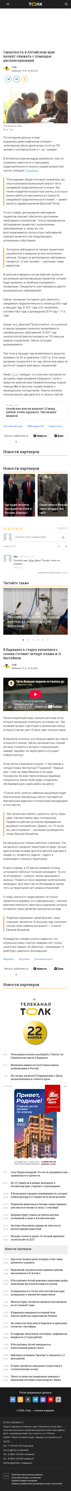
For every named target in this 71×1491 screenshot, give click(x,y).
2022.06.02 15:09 (27, 556)
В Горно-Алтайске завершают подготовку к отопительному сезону (36, 1367)
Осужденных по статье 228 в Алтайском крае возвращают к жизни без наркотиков (38, 1293)
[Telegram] (8, 79)
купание (24, 959)
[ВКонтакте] (16, 79)
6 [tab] (48, 640)
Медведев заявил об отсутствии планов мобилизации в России (35, 1066)
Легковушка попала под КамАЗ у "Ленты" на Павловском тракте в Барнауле (37, 1056)
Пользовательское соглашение (26, 1478)
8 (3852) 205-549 (15, 1459)
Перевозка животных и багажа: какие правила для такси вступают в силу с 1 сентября (39, 1206)
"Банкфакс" (32, 170)
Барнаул (8, 959)
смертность (56, 426)
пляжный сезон (43, 959)
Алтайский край (12, 426)
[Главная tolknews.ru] (35, 4)
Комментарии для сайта (53, 573)
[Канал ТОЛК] (59, 436)
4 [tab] (38, 640)
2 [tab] (28, 640)
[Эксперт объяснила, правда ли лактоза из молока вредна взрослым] (35, 611)
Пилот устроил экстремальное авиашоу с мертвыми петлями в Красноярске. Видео (36, 1378)
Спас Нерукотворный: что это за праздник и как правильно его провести (39, 1174)
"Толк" (15, 374)
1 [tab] (23, 640)
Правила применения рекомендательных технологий (37, 1484)
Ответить (18, 567)
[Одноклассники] (24, 79)
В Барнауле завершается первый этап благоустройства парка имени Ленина (34, 1314)
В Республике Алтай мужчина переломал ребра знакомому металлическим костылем (39, 1282)
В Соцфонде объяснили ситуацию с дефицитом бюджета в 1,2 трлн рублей (39, 1335)
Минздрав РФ (35, 426)
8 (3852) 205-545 (15, 1454)
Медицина (16, 71)
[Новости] (40, 436)
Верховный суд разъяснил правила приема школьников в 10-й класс (37, 1271)
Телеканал (16, 668)
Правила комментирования (24, 1481)
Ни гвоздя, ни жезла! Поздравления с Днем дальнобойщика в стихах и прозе (36, 1077)
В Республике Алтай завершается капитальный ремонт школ (31, 1346)
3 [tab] (33, 640)
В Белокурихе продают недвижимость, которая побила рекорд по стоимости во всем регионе (39, 1195)
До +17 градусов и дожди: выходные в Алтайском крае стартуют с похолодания (35, 1184)
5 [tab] (43, 640)
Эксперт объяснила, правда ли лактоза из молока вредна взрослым (33, 621)
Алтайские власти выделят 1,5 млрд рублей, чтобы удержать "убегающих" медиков (31, 412)
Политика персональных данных (27, 1475)
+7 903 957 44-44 (16, 1446)
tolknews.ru (17, 1422)
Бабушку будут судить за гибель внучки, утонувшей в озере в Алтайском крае (35, 1216)
